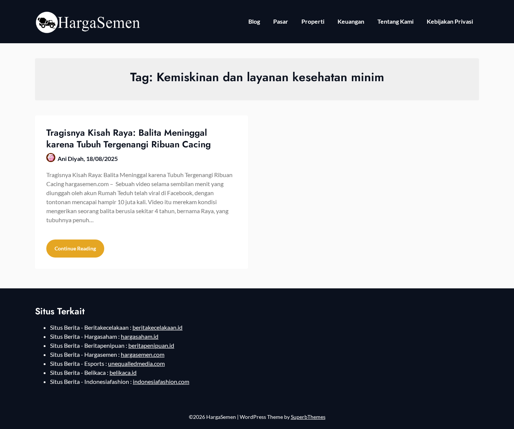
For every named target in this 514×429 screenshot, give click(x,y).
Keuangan (351, 21)
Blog (254, 21)
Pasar (280, 21)
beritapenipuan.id (151, 345)
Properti (312, 21)
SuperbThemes (308, 417)
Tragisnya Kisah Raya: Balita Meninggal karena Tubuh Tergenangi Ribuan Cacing (128, 138)
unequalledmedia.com (136, 363)
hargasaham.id (139, 336)
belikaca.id (123, 372)
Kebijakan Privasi (450, 21)
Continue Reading (75, 248)
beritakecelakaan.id (157, 327)
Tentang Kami (395, 21)
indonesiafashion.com (161, 381)
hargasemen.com (142, 354)
